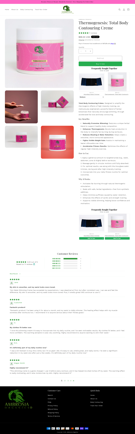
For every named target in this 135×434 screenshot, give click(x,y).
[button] (119, 9)
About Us (93, 398)
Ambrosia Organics (72, 432)
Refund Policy (53, 409)
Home (92, 395)
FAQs (49, 402)
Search (50, 395)
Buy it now (100, 64)
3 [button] (68, 381)
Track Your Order (96, 405)
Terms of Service (54, 416)
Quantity (81, 47)
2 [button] (64, 381)
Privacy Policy (53, 405)
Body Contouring (96, 402)
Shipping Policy (53, 412)
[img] (15, 279)
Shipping (81, 40)
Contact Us (52, 398)
